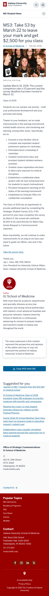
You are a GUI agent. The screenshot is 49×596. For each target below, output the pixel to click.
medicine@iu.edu (10, 551)
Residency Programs (12, 506)
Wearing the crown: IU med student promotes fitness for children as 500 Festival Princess (20, 409)
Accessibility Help (24, 580)
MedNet (6, 521)
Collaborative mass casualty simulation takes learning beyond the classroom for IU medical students (24, 432)
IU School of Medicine (13, 46)
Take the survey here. (13, 252)
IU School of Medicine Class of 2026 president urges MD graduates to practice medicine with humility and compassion (23, 398)
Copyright (11, 588)
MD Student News (12, 13)
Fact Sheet (7, 513)
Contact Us (8, 487)
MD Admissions (9, 502)
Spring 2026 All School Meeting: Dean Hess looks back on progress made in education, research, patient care (24, 421)
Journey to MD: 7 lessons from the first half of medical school (23, 388)
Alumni (6, 517)
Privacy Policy (25, 584)
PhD (5, 509)
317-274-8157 (9, 548)
